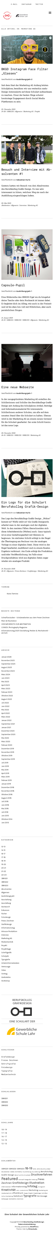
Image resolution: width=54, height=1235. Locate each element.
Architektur (19, 1172)
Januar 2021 (6, 727)
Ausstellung (6, 903)
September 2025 (8, 664)
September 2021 (8, 724)
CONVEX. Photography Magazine (14, 627)
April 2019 (5, 773)
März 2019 (5, 777)
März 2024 (5, 674)
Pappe (26, 1193)
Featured (9, 1178)
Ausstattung (6, 900)
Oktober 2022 (7, 696)
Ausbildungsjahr (7, 896)
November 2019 (7, 752)
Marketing (33, 1190)
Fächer (4, 914)
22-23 (4, 875)
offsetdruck (17, 1193)
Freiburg (34, 1179)
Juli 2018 (4, 801)
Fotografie (27, 1179)
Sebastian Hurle (23, 180)
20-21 (3, 868)
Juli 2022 (5, 703)
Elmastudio (32, 1229)
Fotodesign (6, 917)
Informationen (6, 1187)
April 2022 (5, 713)
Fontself (21, 1179)
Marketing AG (28, 111)
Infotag (32, 1186)
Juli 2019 (4, 763)
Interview (23, 205)
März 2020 (5, 741)
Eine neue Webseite (17, 387)
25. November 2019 (8, 109)
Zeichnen (20, 1199)
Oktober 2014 (6, 819)
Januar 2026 (6, 657)
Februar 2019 (6, 780)
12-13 (3, 847)
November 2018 (7, 791)
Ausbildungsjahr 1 (24, 291)
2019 (38, 1169)
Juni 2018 (5, 805)
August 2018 (6, 798)
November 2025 (8, 660)
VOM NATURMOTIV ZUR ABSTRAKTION (16, 624)
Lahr (17, 1190)
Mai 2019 (4, 770)
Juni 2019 (5, 766)
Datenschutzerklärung (27, 1224)
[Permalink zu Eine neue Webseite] (27, 380)
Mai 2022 (5, 710)
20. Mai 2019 (6, 203)
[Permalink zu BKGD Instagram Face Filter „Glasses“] (27, 62)
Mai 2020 (5, 738)
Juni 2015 (5, 816)
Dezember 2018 (7, 787)
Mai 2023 (5, 682)
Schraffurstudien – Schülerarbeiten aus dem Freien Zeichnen (25, 618)
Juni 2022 (5, 706)
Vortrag (4, 974)
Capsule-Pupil (13, 285)
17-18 (3, 857)
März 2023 (5, 689)
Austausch (5, 907)
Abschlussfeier (45, 1169)
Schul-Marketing (7, 1196)
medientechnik (6, 1193)
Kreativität (8, 1190)
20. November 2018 (8, 433)
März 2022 (5, 717)
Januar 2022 (6, 720)
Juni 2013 (5, 823)
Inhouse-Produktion (9, 931)
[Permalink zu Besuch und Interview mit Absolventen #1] (27, 163)
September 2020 (8, 734)
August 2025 (6, 667)
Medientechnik (7, 942)
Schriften (44, 1193)
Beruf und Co (19, 1175)
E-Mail (14, 4)
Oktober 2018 (6, 794)
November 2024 (8, 671)
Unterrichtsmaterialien (10, 963)
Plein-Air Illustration (9, 621)
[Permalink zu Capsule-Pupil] (27, 278)
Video (3, 970)
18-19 (3, 320)
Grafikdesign (32, 571)
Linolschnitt (24, 1190)
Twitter (39, 4)
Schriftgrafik (6, 953)
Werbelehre (6, 977)
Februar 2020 (6, 745)
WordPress (34, 1227)
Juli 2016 (4, 812)
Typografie (5, 959)
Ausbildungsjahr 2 (24, 79)
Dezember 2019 (7, 749)
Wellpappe (4, 1199)
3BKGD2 (10, 111)
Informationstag (8, 928)
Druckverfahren (41, 1174)
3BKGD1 (10, 320)
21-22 (3, 871)
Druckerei (27, 1175)
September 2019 (8, 759)
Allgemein (18, 111)
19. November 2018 (8, 569)
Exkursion (5, 910)
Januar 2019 (6, 784)
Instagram (26, 4)
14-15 (3, 850)
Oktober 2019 (6, 756)
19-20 (3, 111)
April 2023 (5, 685)
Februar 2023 (6, 692)
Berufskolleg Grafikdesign (34, 1222)
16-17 (3, 854)
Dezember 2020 (8, 731)
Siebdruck (18, 1196)
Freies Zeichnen (20, 571)
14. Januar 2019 (7, 318)
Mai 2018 (5, 809)
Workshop (5, 981)
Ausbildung (27, 1172)
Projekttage (6, 949)
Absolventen (5, 205)
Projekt (37, 111)
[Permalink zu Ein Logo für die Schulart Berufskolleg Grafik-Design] (27, 496)
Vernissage (5, 967)
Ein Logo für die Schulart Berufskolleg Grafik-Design (24, 504)
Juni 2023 (5, 678)
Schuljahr (5, 956)
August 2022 (6, 699)
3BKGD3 (26, 320)
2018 (34, 1169)
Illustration (36, 1182)
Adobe (12, 1172)
